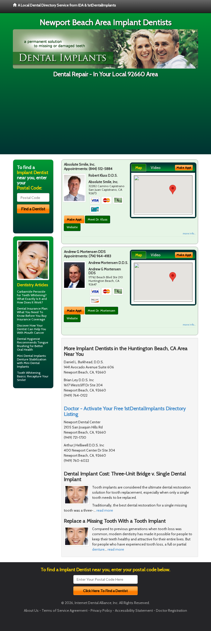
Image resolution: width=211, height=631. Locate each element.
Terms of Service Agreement (64, 610)
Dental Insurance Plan (32, 308)
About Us (31, 610)
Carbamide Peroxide (31, 291)
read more (104, 510)
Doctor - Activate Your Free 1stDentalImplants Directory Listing (125, 411)
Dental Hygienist (28, 339)
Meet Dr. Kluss (97, 219)
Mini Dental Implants (31, 356)
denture (98, 549)
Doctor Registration (171, 610)
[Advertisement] (105, 118)
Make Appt (74, 219)
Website (72, 227)
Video (156, 167)
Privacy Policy (101, 610)
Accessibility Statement (134, 610)
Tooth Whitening (28, 373)
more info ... (189, 233)
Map (138, 167)
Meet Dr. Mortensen (101, 310)
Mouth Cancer (34, 332)
